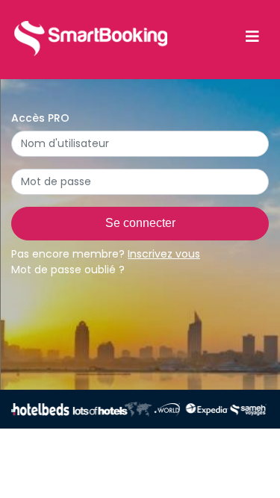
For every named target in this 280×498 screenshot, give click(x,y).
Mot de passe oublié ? (68, 269)
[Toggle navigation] (252, 36)
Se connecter (140, 223)
